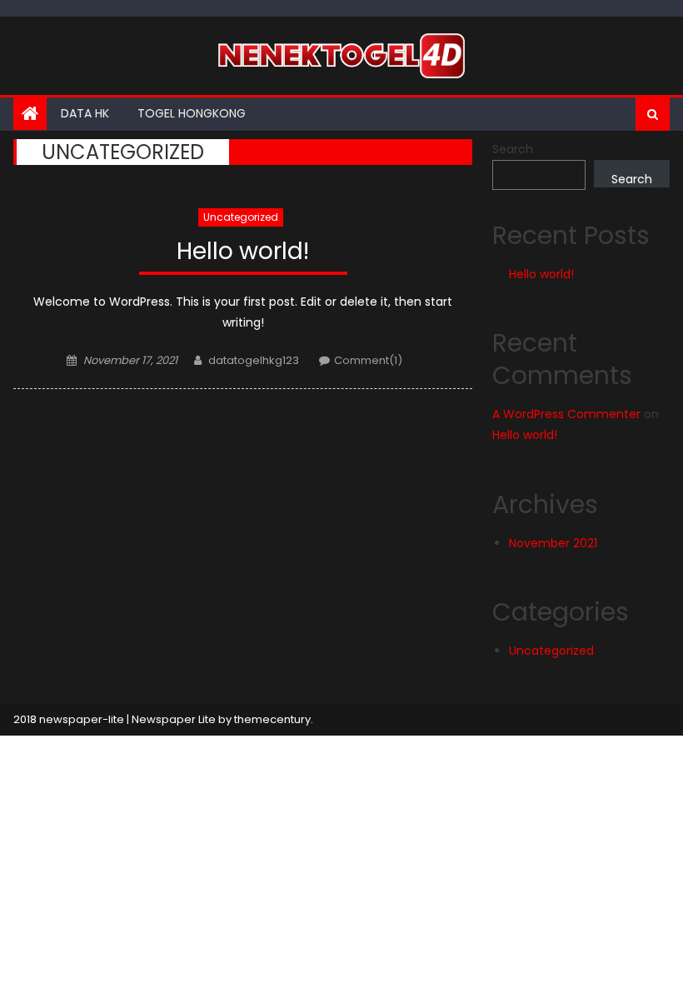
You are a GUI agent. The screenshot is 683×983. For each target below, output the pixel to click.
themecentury (272, 719)
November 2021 (553, 543)
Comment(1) (368, 360)
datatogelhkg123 (253, 360)
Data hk (85, 113)
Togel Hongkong (191, 113)
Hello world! (243, 252)
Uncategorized (240, 217)
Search (512, 149)
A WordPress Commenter (566, 414)
